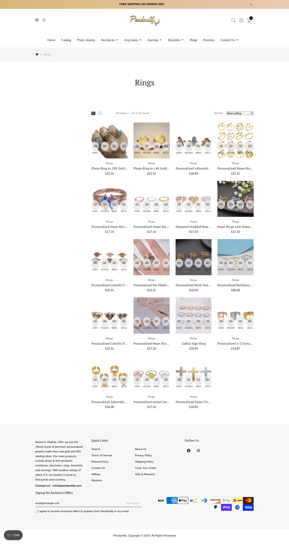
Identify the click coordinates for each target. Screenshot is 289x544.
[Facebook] (37, 20)
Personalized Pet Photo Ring (153, 285)
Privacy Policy (143, 455)
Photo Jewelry (86, 40)
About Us (140, 449)
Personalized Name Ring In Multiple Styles (247, 168)
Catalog (66, 40)
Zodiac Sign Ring (193, 343)
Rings (193, 40)
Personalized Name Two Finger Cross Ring (205, 402)
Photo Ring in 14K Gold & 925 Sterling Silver (165, 168)
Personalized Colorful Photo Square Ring (120, 285)
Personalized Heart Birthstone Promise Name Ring (127, 227)
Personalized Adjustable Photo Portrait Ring (207, 168)
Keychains (131, 40)
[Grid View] (93, 113)
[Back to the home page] (37, 54)
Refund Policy (100, 461)
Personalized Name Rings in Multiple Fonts (164, 227)
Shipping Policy (144, 461)
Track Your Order (145, 467)
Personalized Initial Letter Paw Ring (159, 402)
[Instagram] (44, 20)
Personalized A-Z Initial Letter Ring (242, 343)
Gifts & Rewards (145, 474)
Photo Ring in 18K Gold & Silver (114, 168)
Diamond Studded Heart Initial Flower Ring (206, 227)
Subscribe (133, 503)
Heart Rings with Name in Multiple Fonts (246, 227)
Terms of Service (101, 455)
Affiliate (95, 474)
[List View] (100, 113)
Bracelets (174, 40)
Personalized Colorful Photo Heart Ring (119, 343)
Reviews (208, 40)
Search (95, 449)
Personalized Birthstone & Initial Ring (244, 285)
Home (51, 40)
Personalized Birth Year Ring (196, 285)
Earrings (153, 40)
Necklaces (108, 40)
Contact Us (228, 40)
